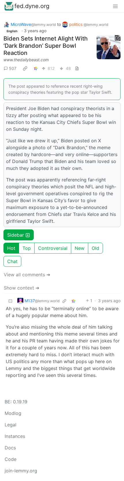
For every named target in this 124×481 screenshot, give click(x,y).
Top (26, 248)
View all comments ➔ (27, 274)
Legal (10, 425)
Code (10, 459)
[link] (25, 68)
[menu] (115, 6)
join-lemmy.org (21, 471)
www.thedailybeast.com (26, 59)
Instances (15, 436)
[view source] (77, 68)
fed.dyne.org (31, 6)
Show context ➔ (21, 288)
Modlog (13, 413)
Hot (11, 248)
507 (12, 68)
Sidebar (15, 235)
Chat (12, 261)
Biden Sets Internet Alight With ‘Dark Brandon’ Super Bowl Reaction (45, 45)
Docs (10, 448)
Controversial (52, 248)
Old (95, 248)
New (79, 248)
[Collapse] (10, 300)
